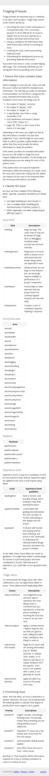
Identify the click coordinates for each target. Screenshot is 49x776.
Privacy (24, 771)
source (43, 771)
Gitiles (16, 771)
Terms (31, 771)
